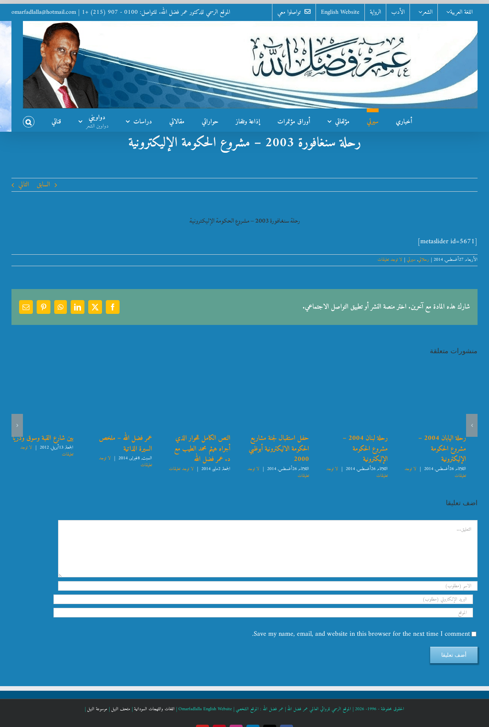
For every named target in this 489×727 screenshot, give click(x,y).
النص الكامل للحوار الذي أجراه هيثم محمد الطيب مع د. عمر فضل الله (204, 448)
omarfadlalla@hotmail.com (43, 12)
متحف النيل (120, 709)
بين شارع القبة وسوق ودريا (45, 438)
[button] (28, 119)
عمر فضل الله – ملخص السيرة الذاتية (129, 443)
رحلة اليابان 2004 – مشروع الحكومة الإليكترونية (447, 443)
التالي (23, 185)
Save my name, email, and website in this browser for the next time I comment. (361, 634)
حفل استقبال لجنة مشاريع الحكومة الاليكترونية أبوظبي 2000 (286, 448)
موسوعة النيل (97, 709)
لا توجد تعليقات (389, 260)
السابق (43, 185)
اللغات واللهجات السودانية (154, 709)
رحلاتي (423, 260)
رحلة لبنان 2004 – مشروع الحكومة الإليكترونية (366, 443)
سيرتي (411, 260)
